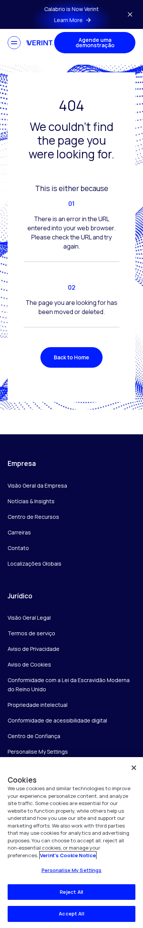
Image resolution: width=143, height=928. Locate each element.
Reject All (71, 891)
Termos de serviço (31, 633)
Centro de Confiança (34, 736)
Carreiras (19, 532)
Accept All (71, 913)
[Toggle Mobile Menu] (14, 42)
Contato (18, 548)
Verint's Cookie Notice (68, 855)
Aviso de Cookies (29, 664)
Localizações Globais (34, 563)
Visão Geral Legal (29, 617)
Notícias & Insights (31, 501)
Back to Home (71, 357)
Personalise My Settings (38, 752)
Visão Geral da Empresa (37, 485)
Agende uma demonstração (95, 42)
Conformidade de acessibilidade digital (57, 720)
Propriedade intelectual (37, 704)
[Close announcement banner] (130, 14)
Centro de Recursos (33, 516)
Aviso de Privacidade (33, 648)
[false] (133, 767)
